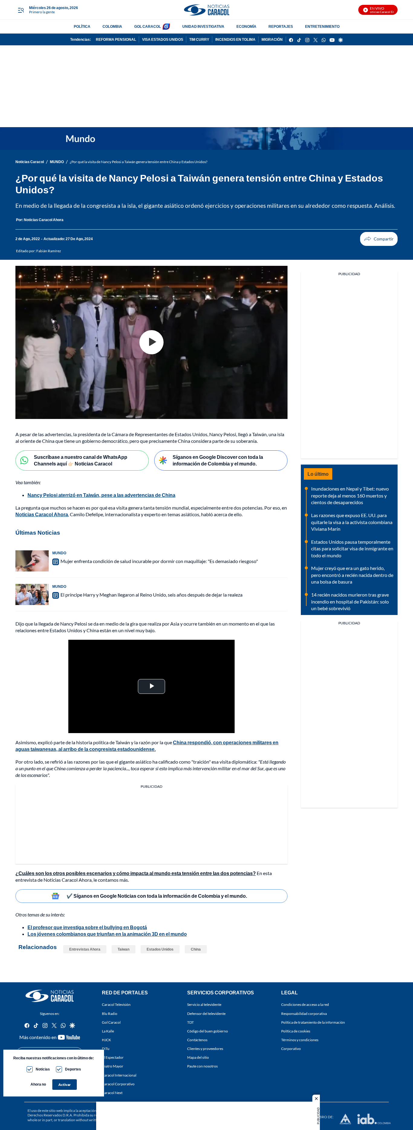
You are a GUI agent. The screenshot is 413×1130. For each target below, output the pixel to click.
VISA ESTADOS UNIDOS (162, 39)
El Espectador (113, 1057)
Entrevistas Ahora (84, 949)
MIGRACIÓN (272, 39)
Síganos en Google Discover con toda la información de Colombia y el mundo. (218, 460)
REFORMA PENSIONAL (116, 39)
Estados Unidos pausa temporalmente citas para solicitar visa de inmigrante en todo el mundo (352, 548)
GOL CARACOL (147, 26)
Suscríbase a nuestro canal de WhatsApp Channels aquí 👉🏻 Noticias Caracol (80, 460)
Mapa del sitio (198, 1057)
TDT (190, 1022)
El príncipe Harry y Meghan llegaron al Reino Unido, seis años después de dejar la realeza (151, 594)
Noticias (43, 1069)
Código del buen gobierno (207, 1031)
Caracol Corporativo (118, 1084)
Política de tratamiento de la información (313, 1022)
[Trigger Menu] (20, 10)
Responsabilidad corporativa (304, 1013)
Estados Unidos (160, 949)
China (196, 949)
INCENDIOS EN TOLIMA (235, 39)
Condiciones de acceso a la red (305, 1004)
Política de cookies (295, 1031)
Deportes (73, 1069)
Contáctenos (197, 1040)
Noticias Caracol (29, 161)
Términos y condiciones (299, 1040)
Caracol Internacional (119, 1075)
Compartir (379, 239)
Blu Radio (109, 1013)
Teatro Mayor (112, 1066)
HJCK (106, 1040)
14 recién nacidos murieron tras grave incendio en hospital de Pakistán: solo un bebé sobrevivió (350, 601)
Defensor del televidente (206, 1013)
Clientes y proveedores (205, 1048)
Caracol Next (112, 1092)
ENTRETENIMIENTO (322, 26)
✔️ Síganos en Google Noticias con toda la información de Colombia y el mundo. (157, 896)
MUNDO (57, 161)
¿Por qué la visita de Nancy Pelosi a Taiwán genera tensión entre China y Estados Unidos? (138, 161)
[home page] (206, 10)
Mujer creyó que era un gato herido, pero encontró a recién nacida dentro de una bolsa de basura (352, 574)
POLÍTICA (82, 26)
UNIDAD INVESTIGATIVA (203, 26)
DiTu (105, 1048)
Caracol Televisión (116, 1004)
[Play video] (151, 342)
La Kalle (108, 1031)
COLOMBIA (112, 26)
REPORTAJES (280, 26)
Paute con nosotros (202, 1066)
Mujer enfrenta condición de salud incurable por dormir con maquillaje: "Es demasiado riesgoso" (159, 561)
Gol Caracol (111, 1022)
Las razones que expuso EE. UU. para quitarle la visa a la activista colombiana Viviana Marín (351, 522)
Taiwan (123, 949)
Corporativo (291, 1048)
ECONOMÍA (246, 26)
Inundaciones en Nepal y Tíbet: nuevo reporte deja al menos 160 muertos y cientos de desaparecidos (350, 495)
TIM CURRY (199, 39)
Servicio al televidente (204, 1004)
